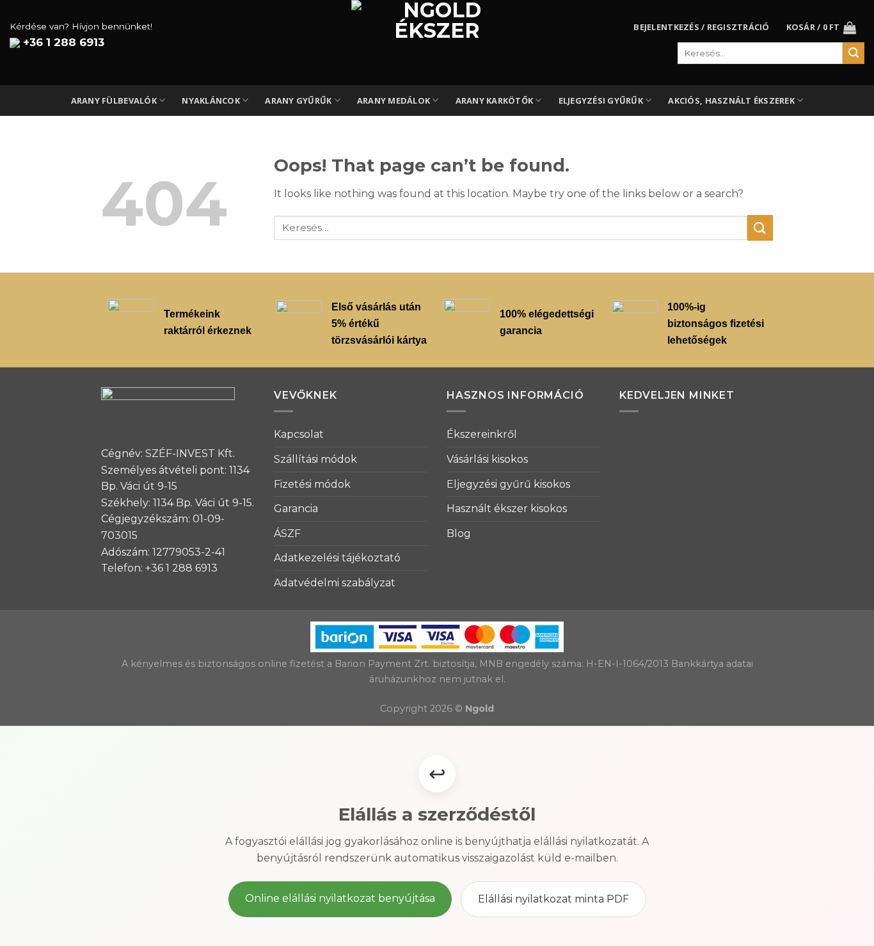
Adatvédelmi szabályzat (334, 583)
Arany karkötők (495, 100)
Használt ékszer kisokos (507, 508)
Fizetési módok (312, 484)
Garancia (296, 508)
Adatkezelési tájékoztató (337, 558)
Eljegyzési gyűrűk (601, 100)
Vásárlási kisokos (487, 459)
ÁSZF (287, 533)
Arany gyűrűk (298, 100)
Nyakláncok (211, 100)
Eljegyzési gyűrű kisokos (508, 484)
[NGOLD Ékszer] (437, 42)
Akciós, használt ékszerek (731, 100)
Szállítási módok (315, 459)
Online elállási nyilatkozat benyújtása (340, 898)
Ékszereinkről (482, 434)
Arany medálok (393, 100)
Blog (459, 533)
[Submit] (760, 227)
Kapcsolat (299, 434)
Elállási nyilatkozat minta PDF (553, 899)
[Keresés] (853, 53)
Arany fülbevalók (114, 100)
